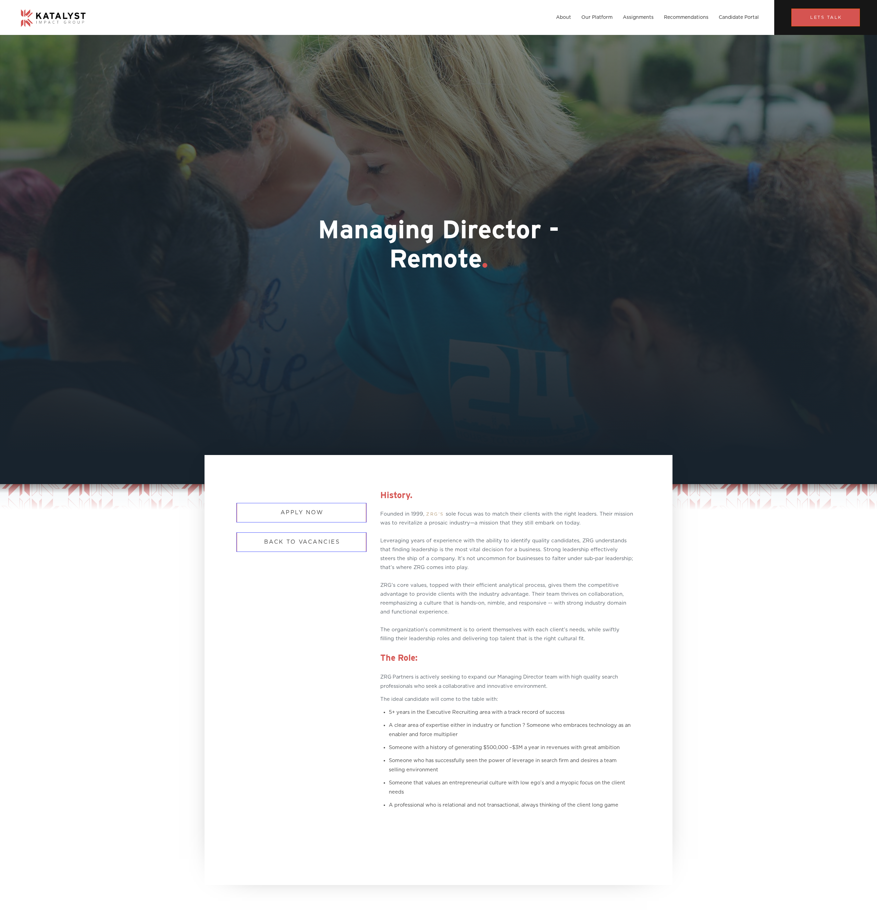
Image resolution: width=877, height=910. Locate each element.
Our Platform (597, 17)
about (563, 17)
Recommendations (686, 17)
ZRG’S (435, 514)
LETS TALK (826, 17)
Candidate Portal (739, 17)
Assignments (638, 17)
